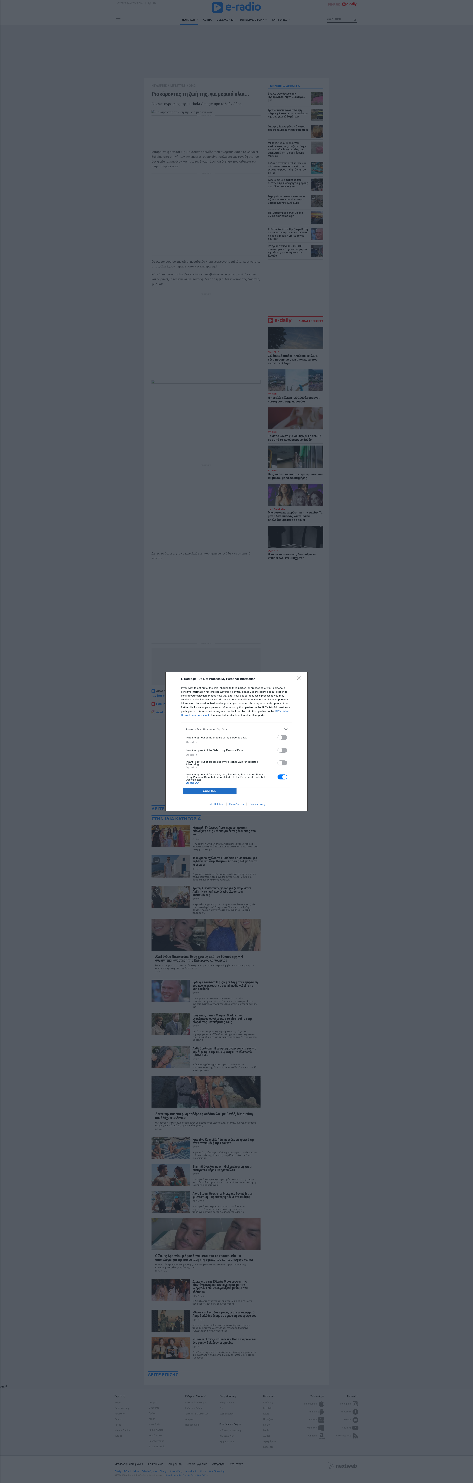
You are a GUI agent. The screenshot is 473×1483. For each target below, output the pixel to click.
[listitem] (236, 729)
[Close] (300, 679)
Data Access (236, 804)
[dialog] (236, 741)
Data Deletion (216, 804)
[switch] (282, 737)
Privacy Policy (257, 804)
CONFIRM (210, 791)
